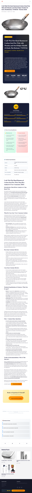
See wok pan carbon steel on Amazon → (18, 490)
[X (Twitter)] (12, 443)
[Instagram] (21, 487)
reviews (14, 11)
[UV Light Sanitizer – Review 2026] (8, 455)
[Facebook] (5, 443)
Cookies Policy (4, 485)
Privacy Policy (4, 484)
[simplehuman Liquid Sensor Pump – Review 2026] (23, 455)
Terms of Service (4, 483)
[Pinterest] (19, 443)
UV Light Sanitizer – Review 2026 (7, 460)
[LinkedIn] (26, 443)
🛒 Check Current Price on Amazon (16, 398)
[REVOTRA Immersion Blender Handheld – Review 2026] (8, 469)
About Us (3, 486)
